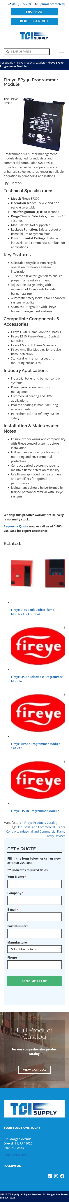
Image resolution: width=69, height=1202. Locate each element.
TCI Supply (6, 62)
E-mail (12, 909)
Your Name (16, 876)
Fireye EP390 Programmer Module (31, 82)
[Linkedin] (50, 1176)
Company (15, 893)
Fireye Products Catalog (30, 62)
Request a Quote (16, 526)
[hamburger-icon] (61, 51)
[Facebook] (62, 1176)
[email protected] (16, 1155)
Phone (12, 957)
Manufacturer (17, 942)
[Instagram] (56, 1176)
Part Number (17, 926)
